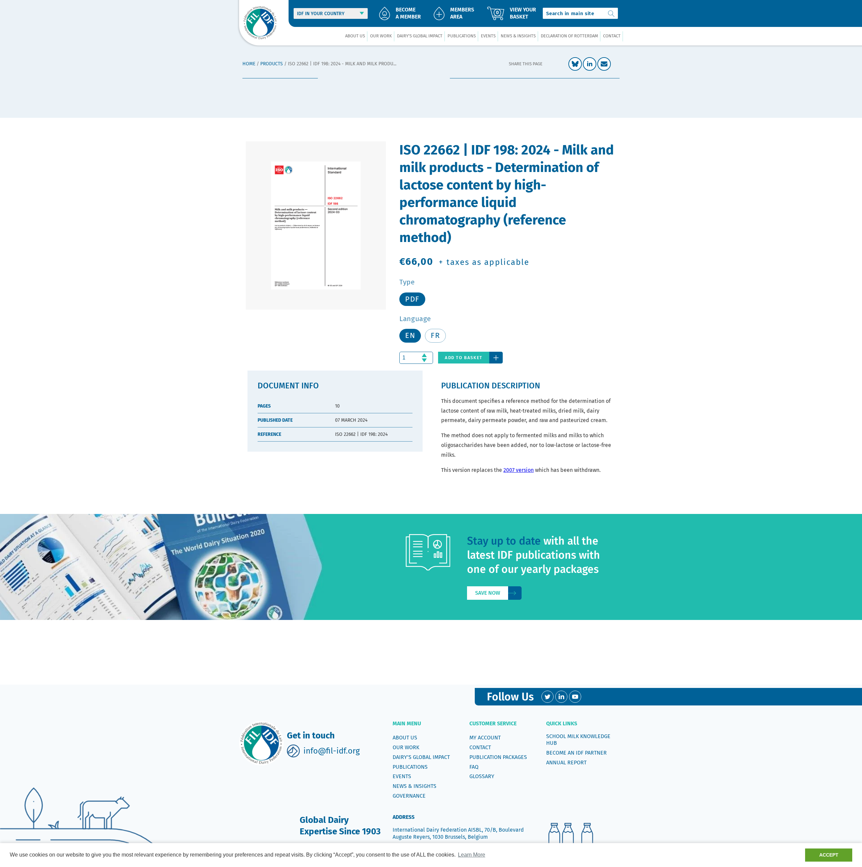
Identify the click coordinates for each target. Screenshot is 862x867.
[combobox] (580, 13)
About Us (405, 737)
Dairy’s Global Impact (421, 757)
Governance (409, 796)
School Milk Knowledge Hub (578, 739)
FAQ (473, 767)
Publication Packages (498, 757)
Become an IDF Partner (576, 753)
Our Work (406, 747)
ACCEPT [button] (828, 855)
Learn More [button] (471, 855)
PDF (412, 299)
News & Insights (414, 786)
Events (402, 776)
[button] (354, 36)
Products (271, 64)
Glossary (481, 776)
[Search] (611, 13)
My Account (485, 737)
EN (410, 335)
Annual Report (566, 762)
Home (248, 64)
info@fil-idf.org (331, 751)
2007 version (518, 470)
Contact (480, 747)
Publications (410, 767)
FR (435, 335)
